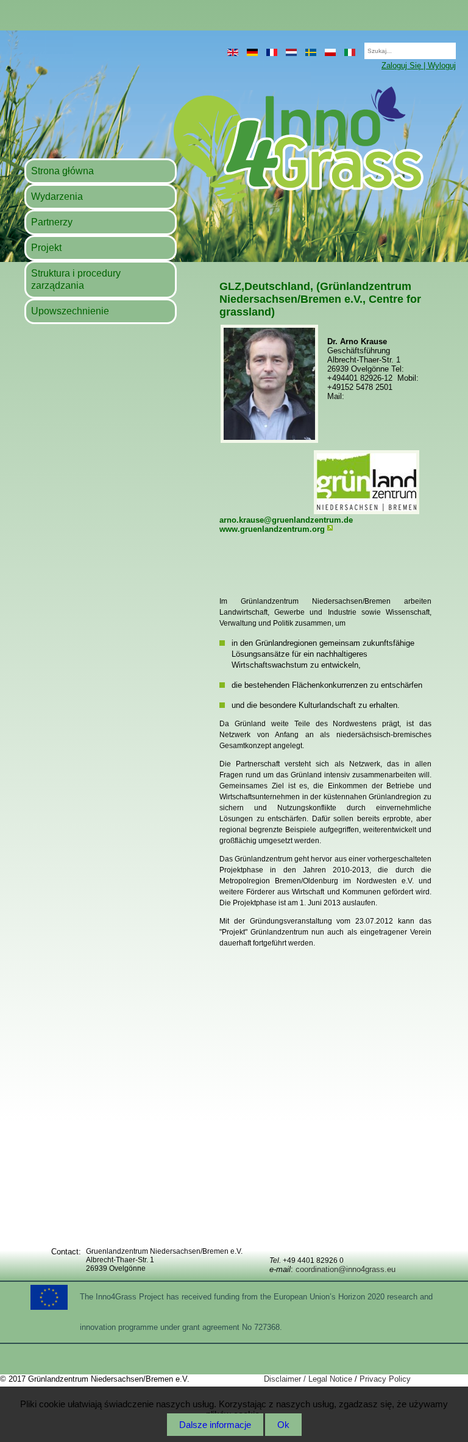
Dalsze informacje (215, 1424)
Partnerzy (52, 222)
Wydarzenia (57, 196)
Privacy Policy (385, 1379)
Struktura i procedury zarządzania (76, 279)
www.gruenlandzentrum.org (272, 529)
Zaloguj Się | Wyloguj (418, 65)
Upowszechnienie (70, 311)
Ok (283, 1424)
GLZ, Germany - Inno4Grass (223, 144)
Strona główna (62, 171)
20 (358, 47)
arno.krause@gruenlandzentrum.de (286, 520)
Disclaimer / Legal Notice (308, 1379)
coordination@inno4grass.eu (345, 1269)
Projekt (46, 247)
